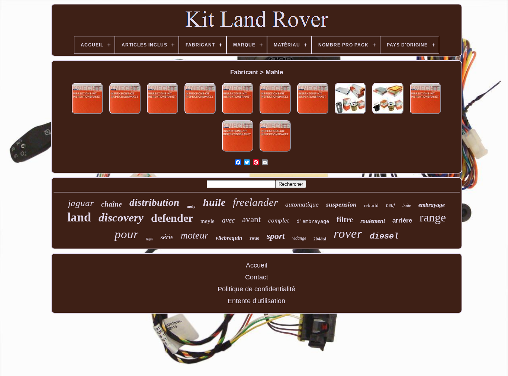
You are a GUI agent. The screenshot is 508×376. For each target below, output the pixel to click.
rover (348, 233)
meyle (207, 221)
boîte (406, 205)
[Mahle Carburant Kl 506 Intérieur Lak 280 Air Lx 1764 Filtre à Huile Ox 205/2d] (425, 114)
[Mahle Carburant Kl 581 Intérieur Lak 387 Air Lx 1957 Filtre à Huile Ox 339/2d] (388, 114)
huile (214, 202)
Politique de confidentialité (256, 289)
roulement (372, 221)
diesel (384, 236)
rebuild (371, 205)
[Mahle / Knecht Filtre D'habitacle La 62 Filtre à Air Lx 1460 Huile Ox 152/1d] (87, 114)
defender (172, 218)
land (79, 217)
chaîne (111, 204)
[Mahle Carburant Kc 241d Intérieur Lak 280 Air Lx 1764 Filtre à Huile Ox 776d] (237, 114)
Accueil (256, 265)
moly (191, 206)
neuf (390, 205)
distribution (154, 202)
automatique (302, 204)
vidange (299, 238)
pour (126, 234)
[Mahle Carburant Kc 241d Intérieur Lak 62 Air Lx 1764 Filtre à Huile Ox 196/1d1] (313, 114)
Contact (256, 277)
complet (278, 220)
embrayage (431, 205)
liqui (149, 239)
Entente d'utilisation (256, 301)
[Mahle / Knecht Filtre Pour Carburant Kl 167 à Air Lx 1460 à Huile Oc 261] (237, 151)
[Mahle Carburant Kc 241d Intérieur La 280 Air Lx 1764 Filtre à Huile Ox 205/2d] (162, 114)
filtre (345, 219)
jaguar (81, 203)
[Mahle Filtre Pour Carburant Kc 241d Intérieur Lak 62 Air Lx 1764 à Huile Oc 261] (275, 114)
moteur (194, 235)
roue (254, 238)
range (432, 217)
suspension (341, 204)
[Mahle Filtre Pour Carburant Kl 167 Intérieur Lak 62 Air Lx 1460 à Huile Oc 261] (275, 151)
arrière (402, 220)
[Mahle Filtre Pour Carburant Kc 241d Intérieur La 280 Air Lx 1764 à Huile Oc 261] (200, 114)
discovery (121, 217)
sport (276, 236)
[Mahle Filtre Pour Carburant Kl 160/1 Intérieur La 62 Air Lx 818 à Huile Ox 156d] (350, 114)
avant (251, 219)
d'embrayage (312, 221)
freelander (255, 202)
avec (228, 220)
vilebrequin (229, 238)
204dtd (320, 239)
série (166, 237)
